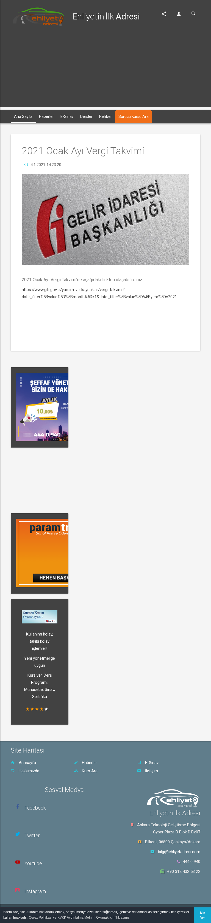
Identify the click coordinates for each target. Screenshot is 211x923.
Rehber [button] (105, 116)
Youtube (33, 863)
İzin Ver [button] (202, 915)
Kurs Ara (89, 770)
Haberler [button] (46, 116)
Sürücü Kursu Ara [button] (133, 116)
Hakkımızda (28, 770)
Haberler (89, 762)
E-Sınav (151, 762)
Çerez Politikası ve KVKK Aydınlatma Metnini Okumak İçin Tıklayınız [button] (79, 917)
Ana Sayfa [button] (23, 116)
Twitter (32, 835)
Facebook (35, 808)
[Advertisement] (105, 68)
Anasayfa (27, 762)
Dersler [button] (86, 116)
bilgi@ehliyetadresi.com (179, 851)
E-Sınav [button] (67, 116)
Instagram (35, 891)
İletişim (151, 770)
